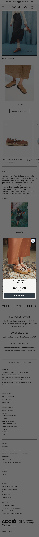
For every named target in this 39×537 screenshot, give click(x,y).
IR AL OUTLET (19, 295)
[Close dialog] (33, 241)
